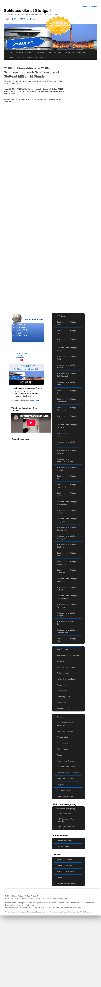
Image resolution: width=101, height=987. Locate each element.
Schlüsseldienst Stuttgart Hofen (67, 477)
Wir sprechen (21, 353)
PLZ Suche (61, 316)
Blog (42, 57)
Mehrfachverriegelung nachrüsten (66, 827)
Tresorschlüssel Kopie (66, 883)
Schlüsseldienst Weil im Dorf (66, 622)
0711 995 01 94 (24, 19)
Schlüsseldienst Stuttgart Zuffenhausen (67, 639)
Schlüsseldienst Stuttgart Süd (67, 340)
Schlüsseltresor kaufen (66, 871)
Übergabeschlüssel (64, 790)
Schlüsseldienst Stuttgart (28, 10)
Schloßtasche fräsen (65, 814)
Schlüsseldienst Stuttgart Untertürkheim (67, 597)
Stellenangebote (63, 697)
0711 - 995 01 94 (20, 324)
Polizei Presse (62, 749)
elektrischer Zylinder (65, 731)
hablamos (20, 358)
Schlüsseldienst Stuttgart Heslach (67, 468)
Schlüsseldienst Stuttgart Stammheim (67, 580)
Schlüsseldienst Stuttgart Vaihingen (67, 605)
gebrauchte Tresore (65, 860)
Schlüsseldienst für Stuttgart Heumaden (65, 460)
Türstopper (61, 703)
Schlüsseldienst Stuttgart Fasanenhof (67, 400)
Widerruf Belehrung (65, 796)
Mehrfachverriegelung (66, 679)
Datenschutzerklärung (66, 667)
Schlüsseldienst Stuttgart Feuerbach (67, 417)
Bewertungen (62, 717)
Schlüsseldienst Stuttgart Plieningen (67, 537)
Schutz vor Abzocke (65, 778)
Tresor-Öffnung (68, 52)
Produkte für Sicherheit (16, 57)
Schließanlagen (40, 52)
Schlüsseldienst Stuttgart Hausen (67, 443)
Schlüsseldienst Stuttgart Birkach (67, 366)
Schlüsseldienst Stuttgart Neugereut (67, 520)
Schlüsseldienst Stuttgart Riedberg (67, 545)
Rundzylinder (62, 691)
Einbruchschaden (64, 673)
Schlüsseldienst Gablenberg (63, 434)
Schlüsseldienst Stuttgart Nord (67, 323)
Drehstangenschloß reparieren (65, 724)
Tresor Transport (55, 52)
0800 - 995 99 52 (20, 330)
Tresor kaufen (62, 877)
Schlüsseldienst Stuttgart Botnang (67, 383)
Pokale (59, 755)
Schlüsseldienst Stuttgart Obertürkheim (67, 528)
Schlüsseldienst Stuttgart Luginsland (67, 485)
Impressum (93, 6)
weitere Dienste (32, 57)
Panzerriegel (62, 685)
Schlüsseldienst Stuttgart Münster (67, 511)
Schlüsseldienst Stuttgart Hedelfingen (67, 451)
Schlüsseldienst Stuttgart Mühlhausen (67, 503)
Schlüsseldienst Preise (66, 767)
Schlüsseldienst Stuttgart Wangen (67, 614)
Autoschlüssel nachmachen (68, 655)
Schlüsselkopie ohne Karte (68, 773)
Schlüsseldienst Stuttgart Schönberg (67, 562)
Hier (14, 388)
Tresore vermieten (64, 865)
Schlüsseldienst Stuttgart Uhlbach (67, 588)
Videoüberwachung (65, 709)
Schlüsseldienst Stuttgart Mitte (67, 349)
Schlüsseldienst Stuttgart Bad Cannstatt (67, 374)
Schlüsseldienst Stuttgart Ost (67, 331)
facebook (35, 400)
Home (10, 52)
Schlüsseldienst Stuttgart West (67, 357)
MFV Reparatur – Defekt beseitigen (66, 820)
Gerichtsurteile (63, 743)
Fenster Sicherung (64, 841)
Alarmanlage (81, 52)
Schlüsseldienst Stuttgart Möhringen (67, 494)
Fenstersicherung (64, 737)
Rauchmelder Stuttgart (66, 761)
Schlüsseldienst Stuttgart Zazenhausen (67, 631)
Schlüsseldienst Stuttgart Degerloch (67, 391)
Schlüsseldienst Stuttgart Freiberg (67, 426)
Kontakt (84, 6)
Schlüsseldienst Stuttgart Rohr (67, 554)
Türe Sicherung (63, 846)
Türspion (60, 784)
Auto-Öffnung (62, 649)
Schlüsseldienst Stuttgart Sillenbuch (67, 571)
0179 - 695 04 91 (20, 336)
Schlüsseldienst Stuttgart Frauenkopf (67, 408)
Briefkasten (61, 661)
